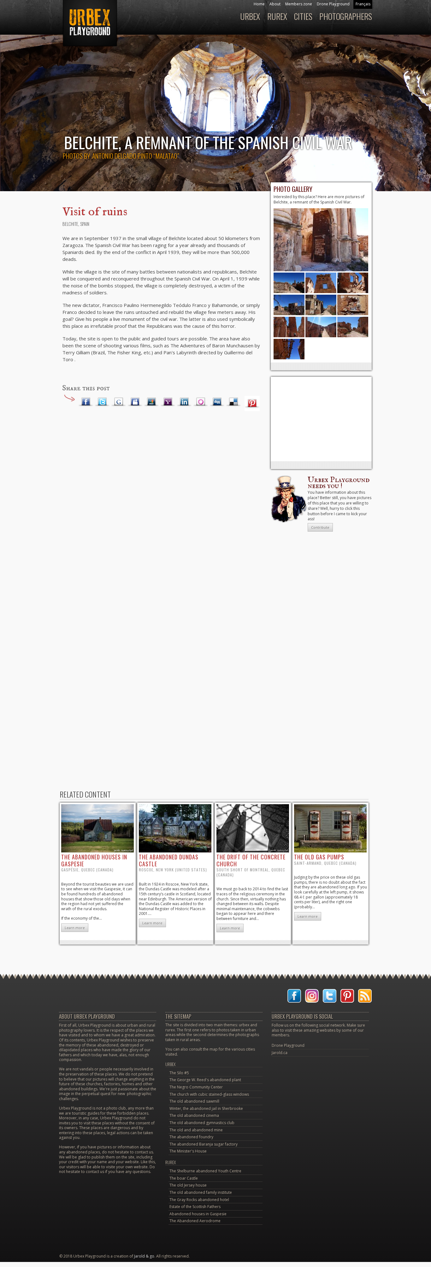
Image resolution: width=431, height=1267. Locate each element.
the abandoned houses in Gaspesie (94, 860)
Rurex (277, 16)
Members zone (298, 4)
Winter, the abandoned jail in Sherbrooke (206, 1108)
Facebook (85, 402)
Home (259, 4)
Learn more (75, 927)
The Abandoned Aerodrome (195, 1220)
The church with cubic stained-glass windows (209, 1094)
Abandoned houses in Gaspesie (198, 1214)
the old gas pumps (319, 857)
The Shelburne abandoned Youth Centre (205, 1171)
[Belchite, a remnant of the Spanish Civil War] (321, 270)
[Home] (89, 26)
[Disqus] (161, 516)
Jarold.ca (279, 1052)
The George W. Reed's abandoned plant (205, 1079)
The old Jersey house (188, 1185)
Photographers (345, 16)
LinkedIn (184, 402)
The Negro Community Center (196, 1087)
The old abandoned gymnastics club (201, 1122)
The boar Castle (183, 1178)
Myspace (135, 402)
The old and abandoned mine (196, 1130)
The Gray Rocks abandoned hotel (199, 1199)
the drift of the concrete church (251, 860)
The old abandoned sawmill (194, 1101)
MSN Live (151, 402)
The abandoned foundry (191, 1137)
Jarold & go (144, 1256)
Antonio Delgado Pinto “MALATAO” (135, 156)
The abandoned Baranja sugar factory (203, 1144)
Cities (303, 16)
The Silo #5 (179, 1072)
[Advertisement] (321, 419)
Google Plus (118, 402)
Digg (217, 402)
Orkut (200, 402)
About (274, 4)
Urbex (250, 16)
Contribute (320, 527)
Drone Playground (333, 4)
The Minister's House (188, 1151)
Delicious (233, 402)
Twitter (102, 402)
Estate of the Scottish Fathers (195, 1206)
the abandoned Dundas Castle (168, 860)
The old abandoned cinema (194, 1115)
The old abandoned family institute (200, 1192)
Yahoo (167, 402)
